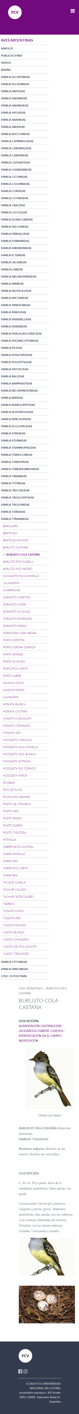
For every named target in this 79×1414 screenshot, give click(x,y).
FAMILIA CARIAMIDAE (14, 155)
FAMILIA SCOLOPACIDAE (16, 426)
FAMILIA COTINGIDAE (14, 198)
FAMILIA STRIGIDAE (13, 433)
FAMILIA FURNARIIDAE (15, 241)
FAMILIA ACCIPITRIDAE (15, 77)
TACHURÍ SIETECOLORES (18, 896)
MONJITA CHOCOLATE (17, 718)
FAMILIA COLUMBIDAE (15, 184)
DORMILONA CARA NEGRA (20, 633)
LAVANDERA (11, 697)
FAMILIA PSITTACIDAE (15, 369)
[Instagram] (25, 1371)
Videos (6, 62)
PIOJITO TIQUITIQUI (14, 832)
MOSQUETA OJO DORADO (19, 768)
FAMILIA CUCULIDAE (14, 212)
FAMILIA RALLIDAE (12, 376)
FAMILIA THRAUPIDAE (15, 462)
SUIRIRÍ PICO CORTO (15, 868)
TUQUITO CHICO (13, 911)
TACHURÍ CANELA (14, 882)
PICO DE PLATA (12, 789)
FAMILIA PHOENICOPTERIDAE (19, 340)
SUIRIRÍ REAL (11, 875)
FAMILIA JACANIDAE (14, 262)
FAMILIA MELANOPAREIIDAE (18, 276)
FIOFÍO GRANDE (13, 654)
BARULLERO (10, 526)
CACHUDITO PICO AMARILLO (21, 576)
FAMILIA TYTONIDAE (14, 962)
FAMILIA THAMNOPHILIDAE (18, 447)
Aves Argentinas (31, 988)
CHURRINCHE (11, 590)
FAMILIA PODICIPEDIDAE (16, 355)
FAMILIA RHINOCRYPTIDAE (18, 405)
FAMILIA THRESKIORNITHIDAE (20, 469)
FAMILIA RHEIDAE (12, 397)
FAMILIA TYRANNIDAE (15, 519)
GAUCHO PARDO (13, 690)
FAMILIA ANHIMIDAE (14, 98)
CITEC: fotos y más (14, 976)
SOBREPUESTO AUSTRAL (18, 846)
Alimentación (29, 1026)
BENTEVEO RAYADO (15, 540)
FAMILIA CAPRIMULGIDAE (17, 141)
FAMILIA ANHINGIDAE (15, 105)
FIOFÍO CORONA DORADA (19, 647)
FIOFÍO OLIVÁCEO (14, 661)
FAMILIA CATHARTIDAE (15, 162)
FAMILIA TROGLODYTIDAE (17, 497)
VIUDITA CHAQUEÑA (16, 939)
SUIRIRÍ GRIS (10, 861)
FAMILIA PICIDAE (11, 347)
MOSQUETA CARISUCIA (17, 740)
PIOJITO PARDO (12, 818)
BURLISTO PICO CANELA (18, 561)
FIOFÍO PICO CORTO (15, 668)
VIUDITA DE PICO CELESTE (19, 946)
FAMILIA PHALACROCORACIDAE (21, 333)
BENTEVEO (10, 533)
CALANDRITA (11, 583)
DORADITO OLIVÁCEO (16, 611)
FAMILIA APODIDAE (13, 112)
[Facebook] (20, 1371)
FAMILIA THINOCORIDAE (16, 454)
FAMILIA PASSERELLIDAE (16, 319)
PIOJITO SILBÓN (12, 825)
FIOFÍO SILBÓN (12, 675)
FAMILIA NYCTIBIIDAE (14, 298)
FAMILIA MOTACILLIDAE (16, 290)
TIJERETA (8, 903)
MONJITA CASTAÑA (15, 711)
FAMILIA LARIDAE (12, 269)
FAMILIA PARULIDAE (13, 312)
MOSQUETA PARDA (15, 775)
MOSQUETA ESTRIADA (17, 761)
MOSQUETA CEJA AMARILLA (20, 747)
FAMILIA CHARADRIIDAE (16, 169)
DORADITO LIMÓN (14, 604)
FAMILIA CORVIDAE (13, 191)
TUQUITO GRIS (12, 918)
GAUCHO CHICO (13, 682)
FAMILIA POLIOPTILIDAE (16, 362)
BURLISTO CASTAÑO (15, 547)
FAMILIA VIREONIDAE (14, 969)
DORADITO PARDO (14, 625)
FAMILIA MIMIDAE (12, 283)
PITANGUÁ (9, 839)
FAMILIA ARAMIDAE (13, 119)
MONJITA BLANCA (14, 704)
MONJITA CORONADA (16, 725)
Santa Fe (7, 48)
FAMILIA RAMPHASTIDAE (16, 383)
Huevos (57, 1031)
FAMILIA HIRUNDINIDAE (16, 248)
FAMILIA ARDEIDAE (13, 127)
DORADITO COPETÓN (16, 597)
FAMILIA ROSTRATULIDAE (17, 412)
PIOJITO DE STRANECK (17, 804)
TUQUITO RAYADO (14, 925)
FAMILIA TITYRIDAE (13, 483)
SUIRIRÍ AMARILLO (14, 854)
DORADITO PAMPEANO (17, 618)
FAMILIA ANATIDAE (13, 91)
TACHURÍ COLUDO (14, 889)
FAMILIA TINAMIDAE (14, 476)
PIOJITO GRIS (11, 811)
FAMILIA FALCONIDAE (15, 226)
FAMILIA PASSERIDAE (14, 326)
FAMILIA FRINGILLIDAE (15, 233)
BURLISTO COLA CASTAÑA (23, 554)
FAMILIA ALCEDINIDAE (15, 84)
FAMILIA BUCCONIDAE (15, 134)
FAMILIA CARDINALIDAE (16, 148)
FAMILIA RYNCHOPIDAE (16, 419)
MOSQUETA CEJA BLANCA (19, 754)
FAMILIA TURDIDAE (13, 511)
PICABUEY (9, 782)
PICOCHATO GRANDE (16, 797)
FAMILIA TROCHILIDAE (15, 490)
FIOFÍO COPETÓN (14, 640)
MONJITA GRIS (12, 732)
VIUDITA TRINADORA (16, 953)
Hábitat (44, 1031)
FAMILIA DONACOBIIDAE (17, 219)
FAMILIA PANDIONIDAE (15, 305)
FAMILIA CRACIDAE (13, 205)
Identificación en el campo (40, 1035)
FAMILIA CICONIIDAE (14, 176)
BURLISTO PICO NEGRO (17, 568)
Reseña (6, 69)
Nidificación (28, 1040)
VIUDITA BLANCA (14, 932)
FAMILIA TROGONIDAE (15, 504)
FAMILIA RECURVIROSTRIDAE (19, 390)
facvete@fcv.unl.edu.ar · (33, 1392)
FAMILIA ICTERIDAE (13, 255)
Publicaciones (11, 55)
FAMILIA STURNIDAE (14, 440)
